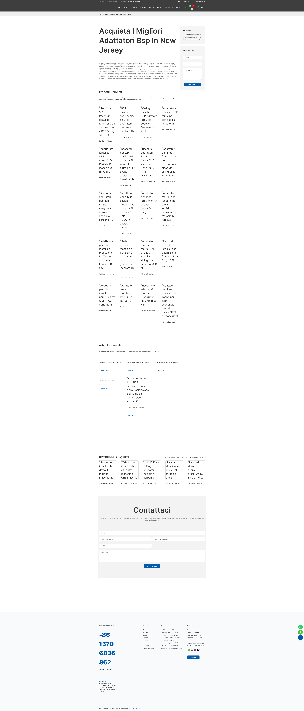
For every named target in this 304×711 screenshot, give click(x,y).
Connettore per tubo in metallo (172, 457)
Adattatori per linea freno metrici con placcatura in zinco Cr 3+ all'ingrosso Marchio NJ (169, 182)
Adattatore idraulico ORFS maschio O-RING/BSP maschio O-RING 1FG (106, 178)
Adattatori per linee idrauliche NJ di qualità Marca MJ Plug (148, 218)
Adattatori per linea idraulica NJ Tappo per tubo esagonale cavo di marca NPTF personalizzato (169, 322)
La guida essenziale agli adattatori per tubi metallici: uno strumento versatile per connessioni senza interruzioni (166, 362)
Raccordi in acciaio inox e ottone (190, 457)
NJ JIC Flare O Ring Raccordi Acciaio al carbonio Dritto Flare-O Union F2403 (151, 484)
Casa (144, 630)
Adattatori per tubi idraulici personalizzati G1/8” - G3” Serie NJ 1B (107, 311)
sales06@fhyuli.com (186, 1)
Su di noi (145, 637)
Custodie (145, 640)
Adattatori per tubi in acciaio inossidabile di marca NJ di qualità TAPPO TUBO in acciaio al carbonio (128, 234)
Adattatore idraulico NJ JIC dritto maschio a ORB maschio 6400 (129, 484)
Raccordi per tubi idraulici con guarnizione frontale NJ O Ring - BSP (170, 266)
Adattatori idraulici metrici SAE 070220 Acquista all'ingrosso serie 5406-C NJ (148, 274)
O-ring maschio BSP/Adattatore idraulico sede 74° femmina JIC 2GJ (147, 137)
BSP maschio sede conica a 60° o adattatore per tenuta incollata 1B (127, 137)
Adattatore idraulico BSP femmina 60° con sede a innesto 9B (169, 130)
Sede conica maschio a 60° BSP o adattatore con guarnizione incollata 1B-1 (127, 278)
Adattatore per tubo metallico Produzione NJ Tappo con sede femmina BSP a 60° (106, 274)
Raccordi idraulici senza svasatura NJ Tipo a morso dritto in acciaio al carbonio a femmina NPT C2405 (196, 484)
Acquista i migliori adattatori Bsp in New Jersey (117, 14)
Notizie (145, 643)
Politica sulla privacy (149, 648)
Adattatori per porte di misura (172, 643)
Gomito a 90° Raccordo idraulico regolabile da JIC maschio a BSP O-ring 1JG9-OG (107, 141)
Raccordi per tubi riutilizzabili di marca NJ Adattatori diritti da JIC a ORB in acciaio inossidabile (128, 185)
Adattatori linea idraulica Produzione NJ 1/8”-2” (128, 307)
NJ (100, 14)
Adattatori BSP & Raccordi (171, 635)
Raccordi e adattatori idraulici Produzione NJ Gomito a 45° (148, 311)
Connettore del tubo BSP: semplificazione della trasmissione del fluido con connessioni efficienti (138, 408)
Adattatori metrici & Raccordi (172, 637)
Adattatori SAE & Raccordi (170, 632)
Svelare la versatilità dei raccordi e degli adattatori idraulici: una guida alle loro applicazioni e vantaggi (110, 362)
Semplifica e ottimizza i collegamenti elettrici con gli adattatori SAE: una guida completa (108, 381)
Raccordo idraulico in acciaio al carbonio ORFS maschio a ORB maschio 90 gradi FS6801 (173, 484)
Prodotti (202, 457)
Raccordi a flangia (169, 640)
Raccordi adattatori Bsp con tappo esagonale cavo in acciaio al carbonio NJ (107, 226)
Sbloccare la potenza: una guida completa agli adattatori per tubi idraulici (138, 362)
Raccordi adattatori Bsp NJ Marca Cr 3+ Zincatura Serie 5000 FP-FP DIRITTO (149, 182)
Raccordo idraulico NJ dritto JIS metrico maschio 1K (106, 484)
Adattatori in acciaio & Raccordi (169, 630)
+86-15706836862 (199, 1)
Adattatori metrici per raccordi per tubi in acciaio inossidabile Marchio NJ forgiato (169, 226)
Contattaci (146, 645)
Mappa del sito (135, 708)
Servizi (145, 635)
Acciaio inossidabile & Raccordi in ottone (172, 648)
